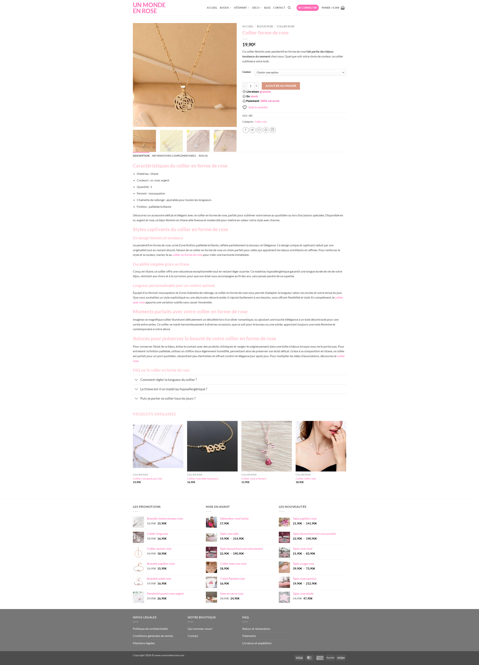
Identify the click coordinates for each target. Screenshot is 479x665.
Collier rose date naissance (202, 478)
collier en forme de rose (187, 254)
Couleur (246, 72)
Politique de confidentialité (150, 628)
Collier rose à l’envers (253, 478)
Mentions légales (144, 643)
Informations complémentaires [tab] (174, 155)
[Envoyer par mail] (259, 130)
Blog (267, 7)
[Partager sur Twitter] (252, 130)
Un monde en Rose (149, 8)
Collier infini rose (306, 478)
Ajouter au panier (281, 85)
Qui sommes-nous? (200, 628)
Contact (279, 7)
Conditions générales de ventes (153, 635)
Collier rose (285, 26)
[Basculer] (136, 380)
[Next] (230, 75)
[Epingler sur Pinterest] (266, 130)
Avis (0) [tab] (203, 155)
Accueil (212, 7)
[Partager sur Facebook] (246, 130)
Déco (255, 7)
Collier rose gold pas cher (147, 478)
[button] (308, 8)
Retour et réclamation (256, 628)
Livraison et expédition (257, 643)
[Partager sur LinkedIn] (273, 130)
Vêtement (240, 7)
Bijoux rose (265, 26)
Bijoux (224, 7)
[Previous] (139, 75)
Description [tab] (141, 155)
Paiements (249, 635)
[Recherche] (289, 7)
